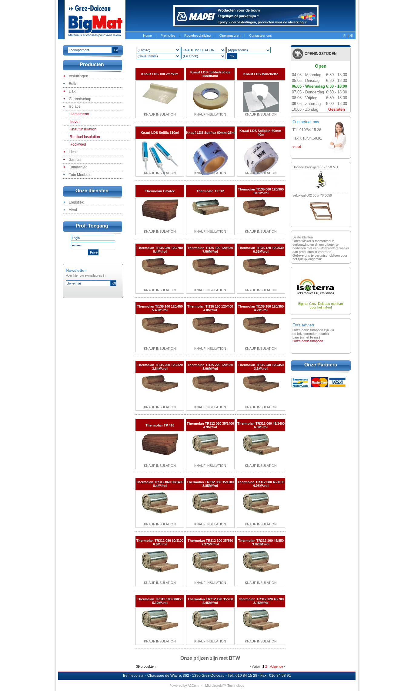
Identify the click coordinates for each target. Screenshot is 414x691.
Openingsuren (230, 35)
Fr (345, 35)
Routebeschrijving (197, 35)
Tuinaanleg (78, 167)
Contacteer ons (260, 35)
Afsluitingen (78, 76)
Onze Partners (320, 364)
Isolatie (74, 106)
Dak (71, 91)
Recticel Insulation (85, 137)
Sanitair (75, 159)
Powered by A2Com (184, 685)
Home (147, 35)
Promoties (168, 35)
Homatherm (79, 114)
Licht (72, 152)
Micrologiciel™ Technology (224, 685)
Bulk (72, 84)
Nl (350, 35)
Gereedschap (79, 99)
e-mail (296, 146)
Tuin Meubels (79, 175)
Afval (72, 210)
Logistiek (76, 202)
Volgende (276, 666)
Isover (75, 122)
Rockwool (78, 144)
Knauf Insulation (83, 129)
